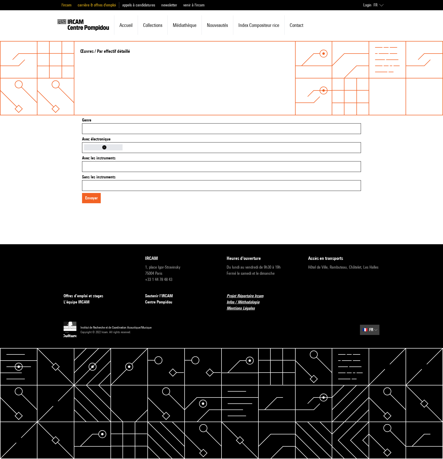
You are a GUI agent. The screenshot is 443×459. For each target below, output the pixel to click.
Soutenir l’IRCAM (159, 295)
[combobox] (221, 128)
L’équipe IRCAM (76, 302)
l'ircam (67, 5)
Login (367, 5)
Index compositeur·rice (258, 25)
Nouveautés (217, 25)
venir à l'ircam (194, 5)
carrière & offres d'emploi (97, 5)
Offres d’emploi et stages (83, 295)
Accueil (126, 25)
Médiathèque (184, 25)
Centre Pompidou (158, 302)
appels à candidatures (138, 5)
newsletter (169, 5)
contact (296, 25)
